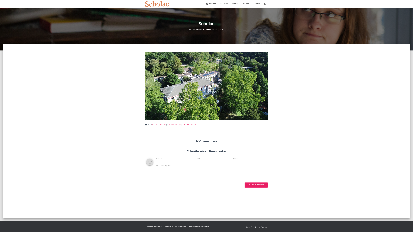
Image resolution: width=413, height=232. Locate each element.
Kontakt (257, 4)
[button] (216, 4)
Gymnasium (224, 4)
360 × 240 (185, 125)
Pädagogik (246, 4)
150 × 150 (155, 125)
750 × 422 (170, 125)
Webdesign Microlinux (154, 227)
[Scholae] (206, 86)
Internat (235, 4)
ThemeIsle (264, 227)
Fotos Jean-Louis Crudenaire (175, 227)
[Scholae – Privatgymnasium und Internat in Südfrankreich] (157, 4)
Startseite (212, 4)
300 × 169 (162, 125)
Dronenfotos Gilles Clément (199, 227)
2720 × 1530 (194, 125)
